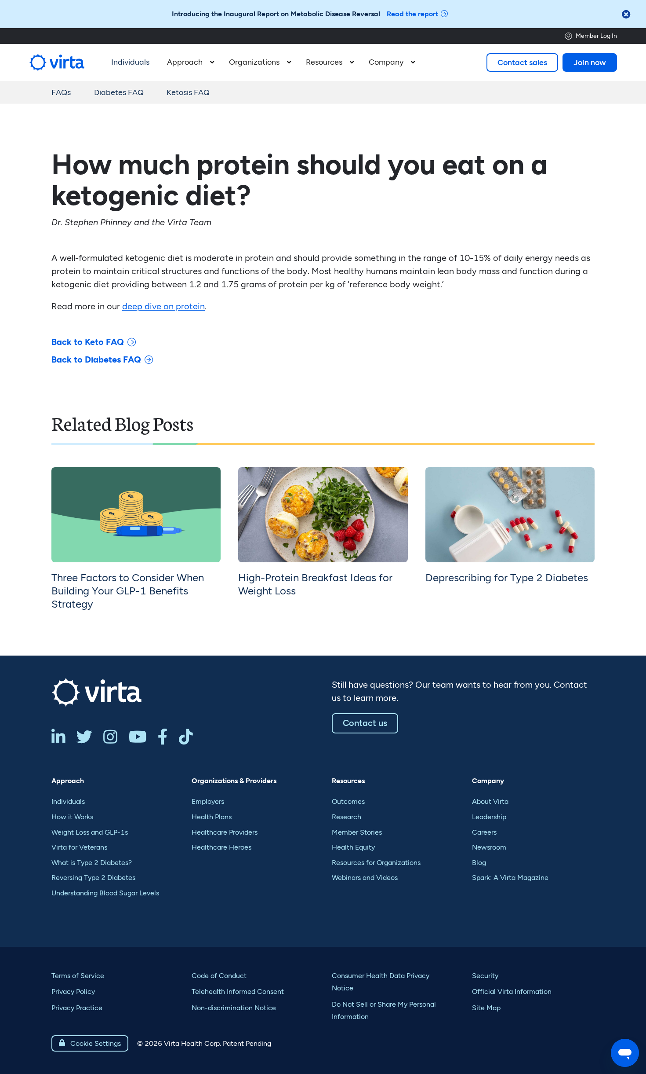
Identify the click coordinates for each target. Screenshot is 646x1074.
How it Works (72, 817)
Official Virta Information (512, 991)
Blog (479, 862)
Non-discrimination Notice (234, 1008)
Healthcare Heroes (221, 847)
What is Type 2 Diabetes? (91, 862)
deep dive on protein (163, 306)
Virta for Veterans (79, 847)
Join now (589, 62)
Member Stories (357, 832)
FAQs (61, 92)
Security (485, 975)
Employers (208, 801)
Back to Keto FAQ (87, 342)
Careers (484, 832)
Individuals (68, 801)
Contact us (365, 723)
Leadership (489, 817)
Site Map (486, 1008)
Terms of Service (77, 975)
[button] (189, 62)
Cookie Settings (90, 1043)
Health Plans (212, 817)
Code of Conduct (219, 975)
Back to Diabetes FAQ (96, 359)
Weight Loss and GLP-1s (89, 832)
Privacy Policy (73, 991)
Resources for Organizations (376, 862)
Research (346, 817)
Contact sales (522, 62)
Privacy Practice (76, 1008)
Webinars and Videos (365, 877)
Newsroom (489, 847)
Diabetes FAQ (119, 92)
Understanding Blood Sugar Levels (105, 893)
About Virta (490, 801)
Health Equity (353, 847)
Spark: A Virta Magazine (510, 877)
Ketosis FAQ (188, 92)
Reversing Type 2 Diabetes (93, 877)
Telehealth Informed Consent (238, 991)
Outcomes (348, 801)
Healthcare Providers (225, 832)
